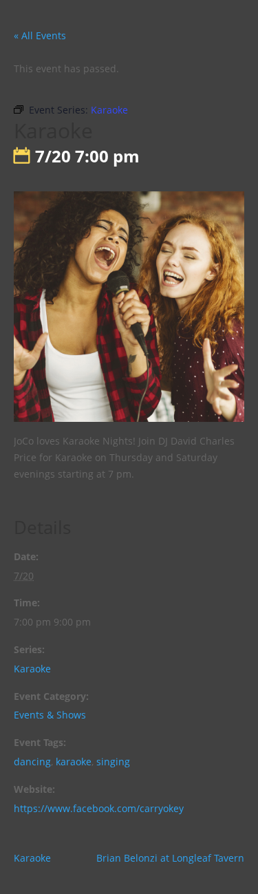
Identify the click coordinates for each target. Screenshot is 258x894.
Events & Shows (50, 714)
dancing (32, 761)
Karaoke (32, 668)
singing (113, 761)
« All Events (40, 35)
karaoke (74, 761)
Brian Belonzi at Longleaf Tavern (170, 857)
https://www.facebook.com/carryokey (99, 808)
